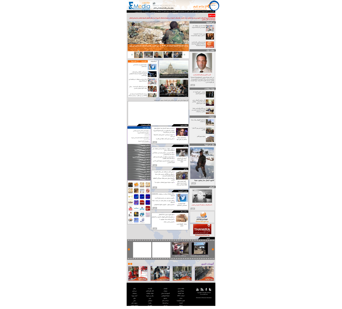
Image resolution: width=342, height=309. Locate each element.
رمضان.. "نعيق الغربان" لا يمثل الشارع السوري (199, 89)
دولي (134, 295)
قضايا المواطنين (165, 292)
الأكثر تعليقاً (133, 58)
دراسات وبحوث (134, 302)
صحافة (181, 302)
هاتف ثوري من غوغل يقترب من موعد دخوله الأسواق (163, 198)
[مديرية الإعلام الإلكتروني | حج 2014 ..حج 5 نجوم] (180, 245)
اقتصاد (181, 299)
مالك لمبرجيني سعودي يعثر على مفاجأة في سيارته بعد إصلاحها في (163, 150)
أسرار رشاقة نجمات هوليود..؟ (166, 216)
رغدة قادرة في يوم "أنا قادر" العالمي (198, 125)
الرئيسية (150, 285)
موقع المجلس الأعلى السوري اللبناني (141, 127)
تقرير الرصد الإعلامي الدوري (150, 304)
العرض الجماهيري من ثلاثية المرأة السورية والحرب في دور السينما (164, 128)
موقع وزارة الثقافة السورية (143, 129)
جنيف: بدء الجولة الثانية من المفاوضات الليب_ (196, 14)
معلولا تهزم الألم (201, 133)
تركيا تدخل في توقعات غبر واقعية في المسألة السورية (138, 77)
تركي (134, 297)
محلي (181, 295)
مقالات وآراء (210, 47)
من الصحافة (210, 19)
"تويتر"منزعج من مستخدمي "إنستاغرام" (140, 62)
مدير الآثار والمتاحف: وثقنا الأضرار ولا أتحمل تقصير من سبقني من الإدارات (198, 106)
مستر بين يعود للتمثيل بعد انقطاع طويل (164, 125)
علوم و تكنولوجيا (183, 188)
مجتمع (186, 165)
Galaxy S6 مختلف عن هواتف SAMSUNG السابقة (163, 191)
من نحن (165, 302)
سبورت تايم (134, 299)
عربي (150, 295)
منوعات (185, 142)
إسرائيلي (150, 297)
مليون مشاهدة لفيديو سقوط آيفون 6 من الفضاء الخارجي (164, 158)
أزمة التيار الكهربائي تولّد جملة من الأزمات (198, 117)
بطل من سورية (209, 141)
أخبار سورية (134, 292)
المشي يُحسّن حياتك (169, 218)
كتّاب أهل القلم (150, 287)
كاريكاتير (211, 183)
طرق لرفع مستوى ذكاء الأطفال (166, 211)
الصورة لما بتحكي (165, 290)
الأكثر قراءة (144, 58)
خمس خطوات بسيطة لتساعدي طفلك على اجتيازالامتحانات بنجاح (163, 146)
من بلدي (134, 287)
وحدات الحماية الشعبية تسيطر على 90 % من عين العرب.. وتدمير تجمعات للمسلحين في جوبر (137, 92)
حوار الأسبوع (181, 287)
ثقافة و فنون (184, 122)
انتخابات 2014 (180, 292)
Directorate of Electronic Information (204, 294)
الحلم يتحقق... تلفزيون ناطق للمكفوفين (164, 201)
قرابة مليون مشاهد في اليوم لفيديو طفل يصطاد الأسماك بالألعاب (164, 154)
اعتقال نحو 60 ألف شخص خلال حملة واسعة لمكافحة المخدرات (165, 171)
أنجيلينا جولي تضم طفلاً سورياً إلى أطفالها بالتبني (164, 176)
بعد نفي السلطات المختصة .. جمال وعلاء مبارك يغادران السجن (138, 84)
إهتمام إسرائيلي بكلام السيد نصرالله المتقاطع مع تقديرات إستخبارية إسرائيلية (198, 40)
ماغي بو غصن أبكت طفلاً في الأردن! (165, 135)
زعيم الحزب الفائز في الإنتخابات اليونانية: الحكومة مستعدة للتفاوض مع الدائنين (138, 70)
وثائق (134, 285)
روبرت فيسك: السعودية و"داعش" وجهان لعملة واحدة (198, 31)
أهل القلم (180, 304)
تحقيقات (211, 113)
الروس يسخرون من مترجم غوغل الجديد (164, 195)
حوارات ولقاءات (209, 85)
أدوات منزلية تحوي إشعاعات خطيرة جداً (164, 179)
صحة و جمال (184, 208)
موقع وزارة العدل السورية (143, 138)
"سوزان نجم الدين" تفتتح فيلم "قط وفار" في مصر (164, 132)
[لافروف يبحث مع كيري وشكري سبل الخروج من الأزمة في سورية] (173, 74)
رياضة (150, 299)
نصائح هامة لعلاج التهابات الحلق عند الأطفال (163, 213)
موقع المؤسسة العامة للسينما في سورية (140, 134)
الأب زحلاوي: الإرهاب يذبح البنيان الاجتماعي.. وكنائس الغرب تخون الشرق (198, 98)
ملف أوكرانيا (181, 290)
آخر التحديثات (153, 58)
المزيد (154, 139)
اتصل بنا (150, 302)
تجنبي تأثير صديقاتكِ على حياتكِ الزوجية (164, 168)
